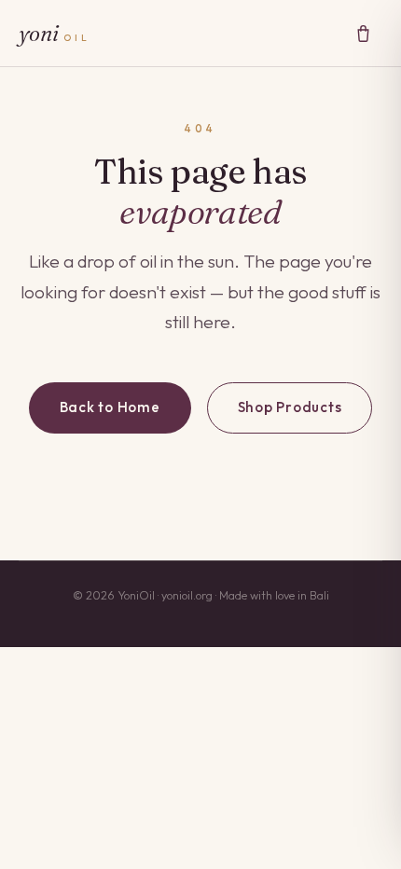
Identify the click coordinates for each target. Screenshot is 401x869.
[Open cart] (362, 32)
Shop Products (290, 407)
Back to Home (110, 407)
